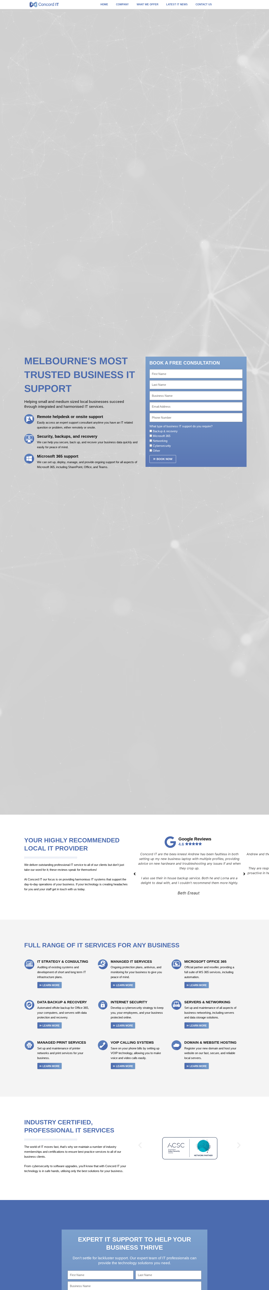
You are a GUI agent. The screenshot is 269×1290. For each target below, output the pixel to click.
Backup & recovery (165, 431)
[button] (140, 1145)
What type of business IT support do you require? (180, 426)
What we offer (147, 4)
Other (156, 450)
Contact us (204, 4)
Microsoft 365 (161, 436)
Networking (160, 440)
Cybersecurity (162, 445)
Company (122, 4)
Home (104, 4)
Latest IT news (177, 4)
